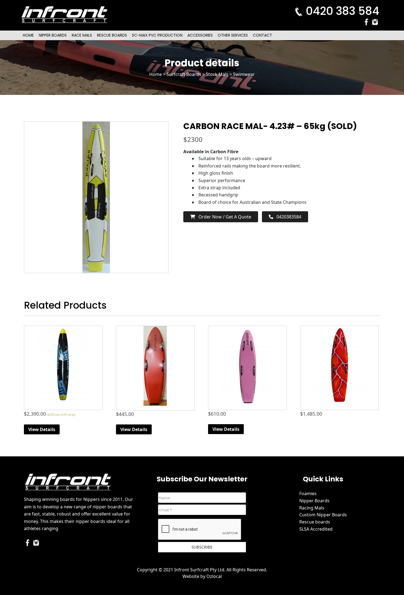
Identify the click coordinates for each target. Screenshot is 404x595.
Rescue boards (314, 522)
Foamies (308, 493)
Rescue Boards (112, 35)
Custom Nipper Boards (323, 515)
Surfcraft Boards (184, 74)
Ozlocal (214, 576)
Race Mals (82, 35)
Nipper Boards (53, 35)
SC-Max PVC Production (157, 35)
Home (28, 35)
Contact (262, 35)
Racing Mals (311, 508)
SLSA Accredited (316, 529)
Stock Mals (217, 74)
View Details (41, 429)
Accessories (200, 35)
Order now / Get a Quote (223, 217)
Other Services (233, 35)
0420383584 (287, 217)
